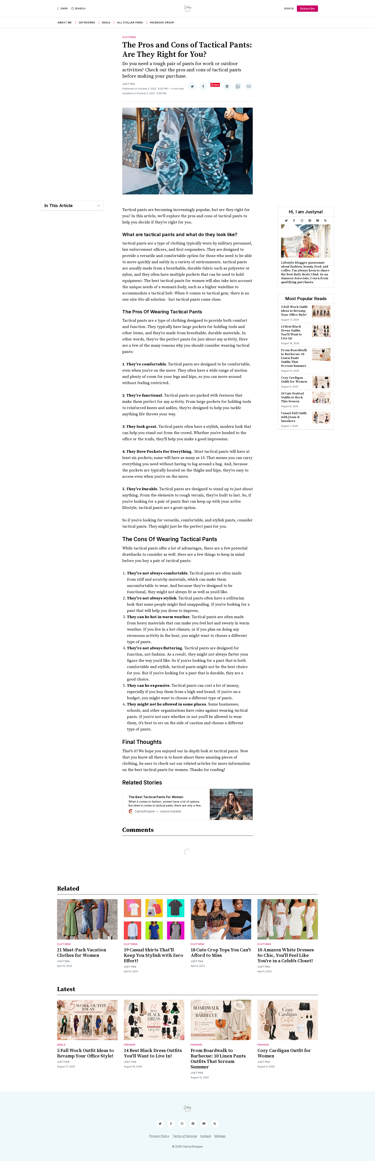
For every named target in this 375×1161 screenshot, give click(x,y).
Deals (106, 22)
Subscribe (307, 8)
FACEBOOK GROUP (162, 22)
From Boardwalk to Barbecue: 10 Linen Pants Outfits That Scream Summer (294, 358)
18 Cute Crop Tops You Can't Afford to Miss (221, 952)
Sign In (289, 8)
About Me (65, 22)
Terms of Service (185, 1136)
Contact (205, 1136)
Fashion (129, 1044)
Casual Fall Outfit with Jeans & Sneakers (293, 417)
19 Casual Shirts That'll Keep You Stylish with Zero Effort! (153, 955)
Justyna (128, 83)
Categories (87, 22)
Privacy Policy (159, 1136)
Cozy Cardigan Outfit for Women (294, 380)
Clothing (129, 37)
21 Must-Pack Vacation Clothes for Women (81, 952)
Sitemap (220, 1136)
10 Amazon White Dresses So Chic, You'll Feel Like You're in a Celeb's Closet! (285, 955)
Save (216, 84)
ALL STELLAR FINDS (130, 22)
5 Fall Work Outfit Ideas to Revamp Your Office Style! (294, 311)
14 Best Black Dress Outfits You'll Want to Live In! (291, 332)
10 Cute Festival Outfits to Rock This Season (292, 397)
